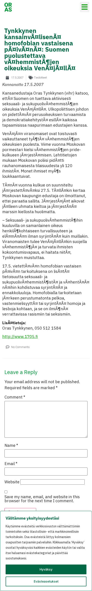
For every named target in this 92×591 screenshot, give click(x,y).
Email (10, 464)
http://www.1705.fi (20, 336)
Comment (14, 397)
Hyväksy (46, 569)
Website (11, 482)
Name (11, 445)
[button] (85, 7)
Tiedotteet (40, 77)
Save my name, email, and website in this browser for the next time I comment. (42, 499)
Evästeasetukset (46, 581)
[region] (46, 551)
